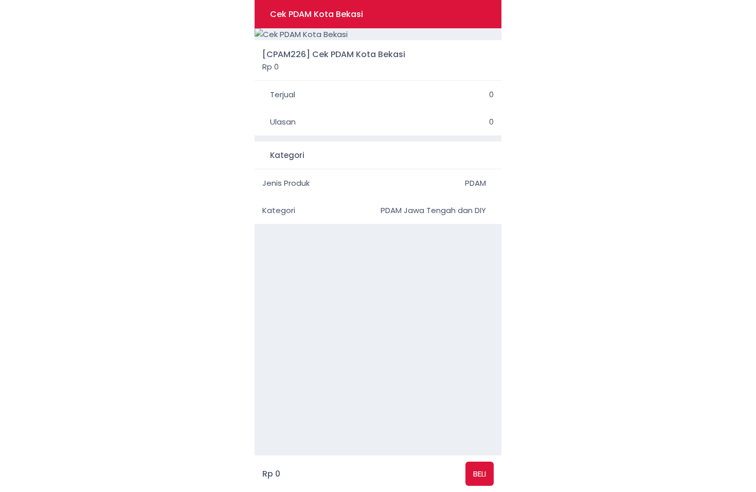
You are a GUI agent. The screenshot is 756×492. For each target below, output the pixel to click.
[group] (378, 34)
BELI (479, 473)
